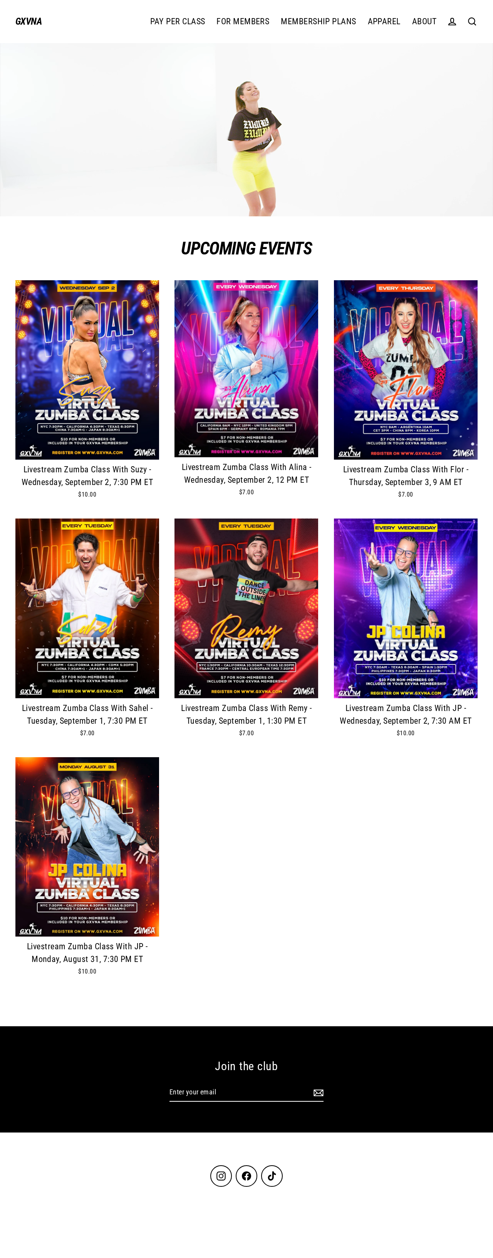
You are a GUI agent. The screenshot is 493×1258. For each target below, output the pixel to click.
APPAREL (384, 21)
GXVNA (28, 21)
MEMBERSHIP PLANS (318, 21)
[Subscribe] (317, 1093)
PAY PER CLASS (177, 21)
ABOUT (424, 21)
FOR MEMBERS (242, 21)
